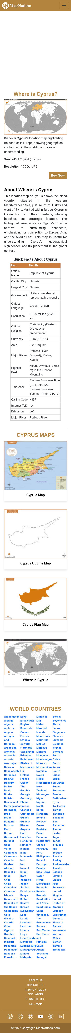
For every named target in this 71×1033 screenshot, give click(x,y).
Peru (39, 852)
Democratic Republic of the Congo (11, 903)
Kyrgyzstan (27, 910)
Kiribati (24, 899)
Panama (41, 837)
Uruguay (58, 910)
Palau (39, 833)
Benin (7, 790)
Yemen (57, 941)
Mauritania (43, 736)
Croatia (8, 922)
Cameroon (10, 856)
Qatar (40, 876)
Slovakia (58, 736)
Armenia (9, 751)
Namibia (41, 771)
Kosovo (24, 903)
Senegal (41, 957)
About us (35, 980)
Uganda (57, 872)
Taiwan (57, 809)
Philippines (43, 856)
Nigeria (40, 802)
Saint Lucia (43, 907)
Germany (26, 798)
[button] (10, 1016)
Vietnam (58, 934)
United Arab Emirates (58, 883)
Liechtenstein (29, 938)
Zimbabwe (59, 949)
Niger (39, 798)
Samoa (40, 926)
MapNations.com (48, 1028)
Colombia (10, 887)
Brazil (7, 813)
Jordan (24, 887)
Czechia (9, 934)
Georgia (25, 794)
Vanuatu (58, 918)
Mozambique (44, 767)
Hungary (25, 844)
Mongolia (42, 755)
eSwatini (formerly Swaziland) (27, 747)
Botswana (10, 809)
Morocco (41, 763)
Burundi (9, 840)
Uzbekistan (60, 914)
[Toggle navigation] (64, 5)
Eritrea (24, 736)
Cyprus (8, 930)
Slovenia (58, 740)
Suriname (59, 790)
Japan (24, 883)
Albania (8, 720)
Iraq (22, 864)
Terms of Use (35, 999)
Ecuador (9, 957)
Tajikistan (59, 806)
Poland (40, 860)
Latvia (24, 918)
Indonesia (26, 856)
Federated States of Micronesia (27, 763)
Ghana (24, 802)
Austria (8, 759)
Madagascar (28, 949)
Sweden (57, 794)
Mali (39, 720)
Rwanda (41, 895)
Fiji (22, 771)
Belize (8, 786)
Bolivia (8, 798)
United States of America (58, 903)
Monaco (41, 751)
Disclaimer (35, 994)
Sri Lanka (58, 782)
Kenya (24, 895)
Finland (24, 775)
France (24, 778)
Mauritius (42, 740)
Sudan (56, 786)
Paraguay (42, 848)
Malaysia (25, 957)
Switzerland (60, 798)
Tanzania (58, 813)
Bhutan (8, 794)
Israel (23, 872)
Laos (23, 914)
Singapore (59, 732)
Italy (23, 876)
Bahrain (9, 767)
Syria (56, 802)
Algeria (8, 724)
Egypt (24, 716)
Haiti (23, 833)
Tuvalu (57, 868)
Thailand (58, 817)
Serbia (57, 716)
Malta (40, 724)
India (23, 852)
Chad (7, 876)
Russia (40, 891)
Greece (24, 806)
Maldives (41, 716)
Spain (56, 778)
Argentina (10, 747)
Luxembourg (28, 945)
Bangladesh (11, 771)
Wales (56, 938)
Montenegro (44, 759)
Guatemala (27, 813)
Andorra (9, 728)
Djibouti (9, 941)
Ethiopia (25, 755)
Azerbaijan (10, 763)
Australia (10, 755)
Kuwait (24, 907)
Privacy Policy (35, 989)
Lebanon (25, 922)
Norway (41, 821)
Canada (9, 860)
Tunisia (57, 856)
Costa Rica (11, 910)
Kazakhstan (27, 891)
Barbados (10, 775)
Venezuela (59, 930)
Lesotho (25, 926)
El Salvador (27, 720)
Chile (7, 879)
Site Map (35, 1004)
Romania (41, 887)
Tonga (56, 840)
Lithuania (26, 941)
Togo (56, 837)
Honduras (26, 840)
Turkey (57, 860)
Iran (22, 860)
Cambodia (10, 852)
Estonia (25, 740)
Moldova (41, 747)
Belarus (9, 778)
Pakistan (41, 829)
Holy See (25, 837)
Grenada (25, 809)
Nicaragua (42, 794)
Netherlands (44, 782)
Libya (23, 934)
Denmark (9, 938)
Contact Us (35, 985)
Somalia (58, 751)
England (25, 724)
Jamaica (25, 879)
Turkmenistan (61, 864)
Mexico (40, 743)
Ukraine (57, 876)
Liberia (24, 930)
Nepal (40, 778)
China (7, 883)
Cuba (7, 926)
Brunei (8, 817)
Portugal (41, 864)
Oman (40, 825)
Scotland (42, 953)
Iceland (24, 848)
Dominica (10, 945)
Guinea (24, 817)
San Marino (43, 930)
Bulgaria (9, 821)
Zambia (57, 945)
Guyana (25, 829)
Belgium (9, 782)
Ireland (24, 868)
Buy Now (58, 175)
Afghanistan (11, 716)
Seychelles (59, 720)
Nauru (40, 775)
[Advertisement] (35, 53)
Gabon (24, 782)
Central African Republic (9, 868)
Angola (8, 732)
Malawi (24, 953)
